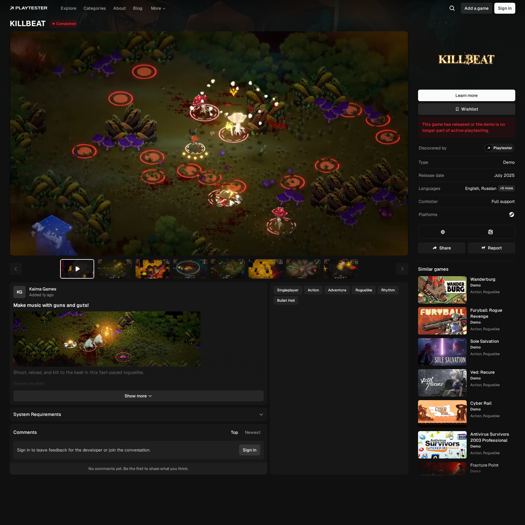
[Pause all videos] (256, 319)
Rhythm (388, 290)
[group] (246, 432)
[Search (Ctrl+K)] (452, 8)
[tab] (77, 269)
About (119, 8)
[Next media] (397, 143)
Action (313, 290)
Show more (136, 396)
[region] (209, 143)
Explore (68, 8)
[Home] (28, 8)
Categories (95, 8)
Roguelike (363, 290)
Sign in (505, 8)
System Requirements (37, 414)
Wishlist (469, 109)
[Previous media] (21, 143)
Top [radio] (234, 432)
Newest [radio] (253, 432)
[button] (467, 188)
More (156, 8)
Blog (137, 8)
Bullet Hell (286, 300)
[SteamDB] (490, 232)
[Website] (443, 232)
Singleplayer (288, 290)
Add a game (477, 8)
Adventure (337, 290)
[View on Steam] (512, 214)
